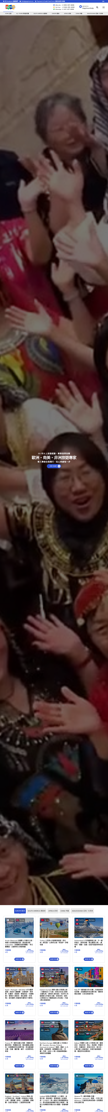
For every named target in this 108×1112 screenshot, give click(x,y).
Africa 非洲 (67, 13)
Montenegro (95, 1030)
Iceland (47, 1026)
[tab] (20, 910)
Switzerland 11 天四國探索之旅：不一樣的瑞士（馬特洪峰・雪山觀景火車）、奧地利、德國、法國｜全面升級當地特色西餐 (88, 944)
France (12, 1022)
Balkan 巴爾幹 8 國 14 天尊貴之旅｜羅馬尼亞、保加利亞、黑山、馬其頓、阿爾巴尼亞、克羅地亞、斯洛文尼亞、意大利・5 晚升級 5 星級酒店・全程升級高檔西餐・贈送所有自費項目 (88, 1047)
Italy (80, 969)
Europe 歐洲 (55, 13)
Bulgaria (91, 1022)
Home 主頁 (8, 13)
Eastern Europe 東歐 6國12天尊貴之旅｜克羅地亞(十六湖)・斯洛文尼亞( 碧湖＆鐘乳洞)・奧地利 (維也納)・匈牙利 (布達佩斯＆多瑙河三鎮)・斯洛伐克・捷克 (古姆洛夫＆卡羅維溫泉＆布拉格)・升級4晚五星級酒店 (54, 995)
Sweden (47, 1030)
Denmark (47, 1022)
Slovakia (47, 977)
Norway (21, 920)
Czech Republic (49, 973)
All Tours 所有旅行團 (22, 13)
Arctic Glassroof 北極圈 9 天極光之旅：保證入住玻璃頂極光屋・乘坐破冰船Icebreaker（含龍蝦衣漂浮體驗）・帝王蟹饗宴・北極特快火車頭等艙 (19, 944)
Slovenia (57, 977)
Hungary (62, 973)
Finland (12, 920)
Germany (92, 920)
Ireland (12, 1076)
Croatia (56, 969)
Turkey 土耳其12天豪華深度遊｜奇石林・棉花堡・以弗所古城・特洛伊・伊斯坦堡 (54, 943)
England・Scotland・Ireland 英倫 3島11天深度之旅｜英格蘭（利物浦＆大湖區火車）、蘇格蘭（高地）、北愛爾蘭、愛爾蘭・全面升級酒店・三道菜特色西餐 (19, 1099)
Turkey (47, 920)
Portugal (23, 969)
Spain (11, 973)
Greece (81, 1076)
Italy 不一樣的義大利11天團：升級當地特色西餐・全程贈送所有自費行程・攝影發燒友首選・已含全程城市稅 (88, 992)
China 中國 (79, 13)
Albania (81, 1022)
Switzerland (82, 924)
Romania (81, 1034)
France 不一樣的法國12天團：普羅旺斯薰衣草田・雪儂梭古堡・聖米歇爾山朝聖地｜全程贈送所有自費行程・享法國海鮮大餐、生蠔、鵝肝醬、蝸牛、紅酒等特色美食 (19, 1047)
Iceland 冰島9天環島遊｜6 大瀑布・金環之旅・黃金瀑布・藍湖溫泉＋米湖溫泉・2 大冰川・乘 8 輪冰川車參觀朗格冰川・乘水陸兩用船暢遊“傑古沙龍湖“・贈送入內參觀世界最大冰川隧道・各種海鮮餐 (54, 1101)
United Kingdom (24, 1076)
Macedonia (82, 1030)
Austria (81, 920)
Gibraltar (12, 969)
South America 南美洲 (40, 13)
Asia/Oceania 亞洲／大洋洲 (95, 13)
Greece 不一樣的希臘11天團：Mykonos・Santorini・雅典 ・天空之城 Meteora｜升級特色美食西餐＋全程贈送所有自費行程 (88, 1099)
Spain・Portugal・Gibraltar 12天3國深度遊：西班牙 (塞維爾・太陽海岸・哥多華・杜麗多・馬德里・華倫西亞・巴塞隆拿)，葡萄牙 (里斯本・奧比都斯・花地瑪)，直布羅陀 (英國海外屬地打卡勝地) (19, 994)
